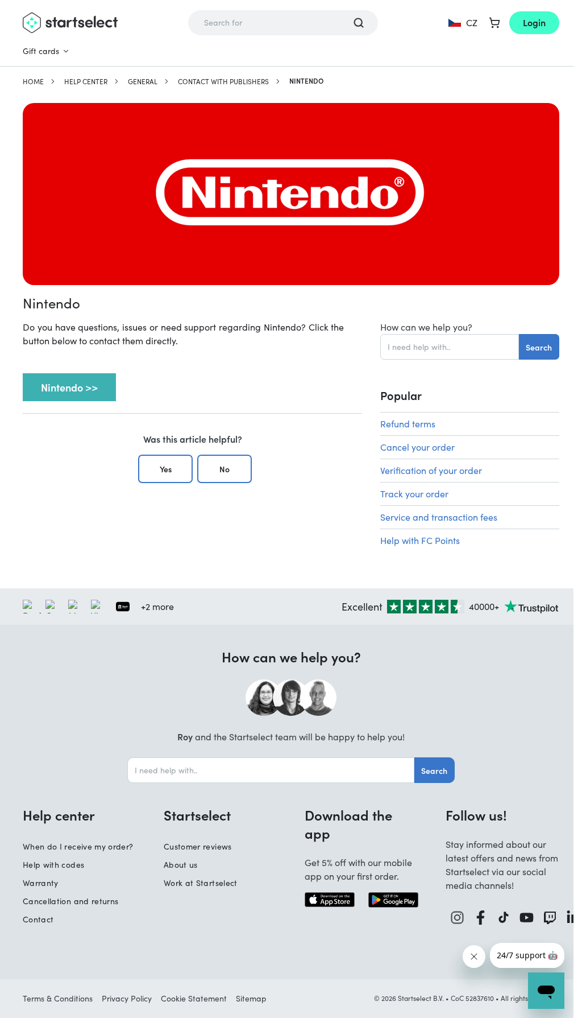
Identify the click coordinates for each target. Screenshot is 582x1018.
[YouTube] (526, 917)
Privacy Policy (127, 998)
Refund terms (407, 424)
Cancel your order (417, 447)
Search (539, 347)
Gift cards (41, 51)
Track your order (414, 494)
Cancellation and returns (70, 901)
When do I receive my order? (78, 846)
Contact (38, 919)
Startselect (197, 815)
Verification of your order (431, 470)
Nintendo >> (69, 387)
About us (181, 864)
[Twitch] (550, 917)
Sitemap (251, 998)
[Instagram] (457, 917)
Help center (85, 81)
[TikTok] (503, 917)
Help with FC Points (420, 540)
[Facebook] (480, 917)
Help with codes (53, 864)
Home (33, 81)
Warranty (41, 882)
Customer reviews (198, 846)
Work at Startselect (201, 882)
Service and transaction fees (438, 517)
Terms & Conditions (58, 998)
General (142, 81)
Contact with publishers (223, 81)
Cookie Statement (194, 998)
